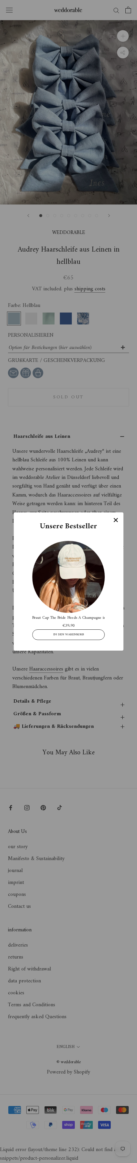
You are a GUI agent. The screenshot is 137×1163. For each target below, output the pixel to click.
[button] (115, 520)
